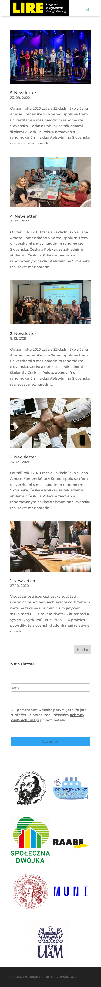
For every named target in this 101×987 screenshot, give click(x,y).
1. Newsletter (23, 580)
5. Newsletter (23, 92)
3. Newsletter (23, 333)
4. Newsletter (23, 216)
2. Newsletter (23, 457)
